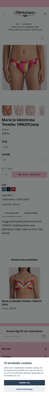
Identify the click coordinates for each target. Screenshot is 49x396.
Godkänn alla (24, 383)
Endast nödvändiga (24, 389)
